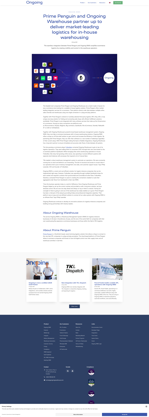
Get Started (118, 2)
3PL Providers (63, 327)
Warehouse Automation (49, 341)
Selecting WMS (47, 360)
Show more (74, 306)
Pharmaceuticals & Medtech (66, 341)
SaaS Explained (47, 354)
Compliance (46, 349)
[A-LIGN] (91, 387)
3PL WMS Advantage (49, 357)
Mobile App (46, 332)
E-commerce (63, 330)
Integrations (94, 332)
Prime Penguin (47, 234)
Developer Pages (96, 330)
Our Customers (92, 2)
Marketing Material (80, 335)
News (77, 332)
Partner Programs (80, 338)
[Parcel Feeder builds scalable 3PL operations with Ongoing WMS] (107, 269)
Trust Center (94, 335)
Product (82, 2)
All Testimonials (63, 349)
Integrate (46, 335)
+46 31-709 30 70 (50, 377)
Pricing (45, 346)
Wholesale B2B (63, 343)
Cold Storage (63, 338)
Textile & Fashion (64, 332)
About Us (78, 327)
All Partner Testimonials (81, 341)
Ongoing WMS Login (97, 343)
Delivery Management (49, 338)
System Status (95, 338)
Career (93, 341)
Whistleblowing (79, 346)
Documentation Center (97, 327)
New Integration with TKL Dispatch (74, 283)
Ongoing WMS (47, 327)
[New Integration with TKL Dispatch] (74, 269)
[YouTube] (72, 371)
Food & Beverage (64, 335)
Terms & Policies (79, 343)
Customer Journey (48, 343)
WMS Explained (47, 352)
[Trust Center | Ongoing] (91, 376)
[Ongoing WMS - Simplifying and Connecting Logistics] (34, 2)
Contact (77, 330)
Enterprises (62, 346)
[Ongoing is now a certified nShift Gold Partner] (41, 269)
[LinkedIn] (68, 371)
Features (46, 330)
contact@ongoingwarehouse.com (54, 380)
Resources (102, 2)
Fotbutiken (69, 147)
